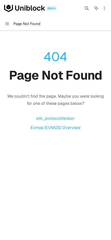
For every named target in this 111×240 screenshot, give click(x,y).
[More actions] (104, 8)
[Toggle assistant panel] (96, 8)
